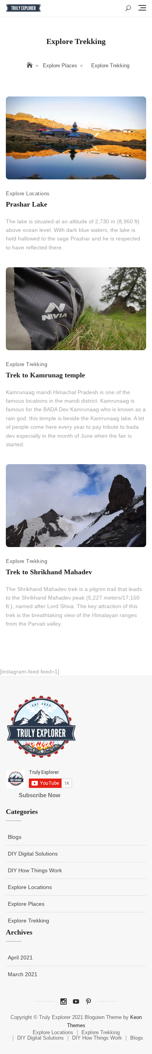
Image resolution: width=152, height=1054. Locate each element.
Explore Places (26, 904)
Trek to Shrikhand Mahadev (49, 572)
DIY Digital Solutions (33, 854)
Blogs (14, 837)
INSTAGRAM (63, 1001)
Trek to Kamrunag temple (45, 375)
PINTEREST (88, 1001)
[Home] (30, 65)
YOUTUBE (76, 1001)
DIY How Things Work (35, 870)
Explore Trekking (26, 364)
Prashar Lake (26, 204)
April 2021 (20, 957)
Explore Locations (28, 193)
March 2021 (22, 974)
